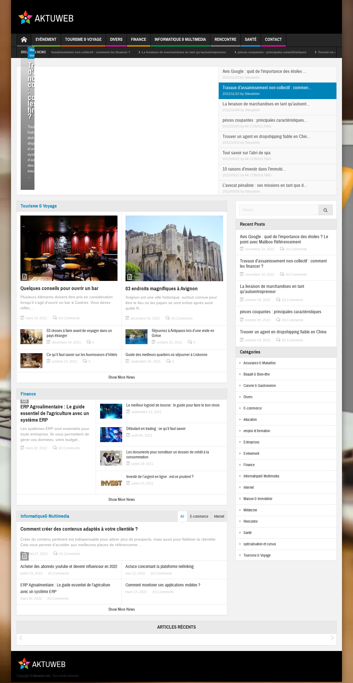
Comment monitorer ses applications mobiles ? (162, 585)
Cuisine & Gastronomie (260, 385)
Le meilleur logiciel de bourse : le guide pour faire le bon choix (173, 405)
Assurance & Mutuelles (260, 363)
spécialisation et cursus (260, 544)
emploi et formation (257, 431)
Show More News (121, 377)
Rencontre (225, 39)
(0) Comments (69, 318)
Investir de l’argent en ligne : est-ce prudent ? (160, 476)
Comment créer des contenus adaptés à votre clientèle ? (79, 529)
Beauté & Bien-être (257, 374)
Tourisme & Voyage (83, 39)
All (182, 516)
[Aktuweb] (48, 17)
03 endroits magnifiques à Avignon (161, 288)
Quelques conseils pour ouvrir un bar (59, 288)
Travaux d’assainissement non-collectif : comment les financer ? (67, 52)
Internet (219, 516)
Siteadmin (252, 77)
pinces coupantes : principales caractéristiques (256, 52)
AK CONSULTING (258, 126)
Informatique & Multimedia (180, 39)
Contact (273, 39)
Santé (250, 39)
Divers (116, 39)
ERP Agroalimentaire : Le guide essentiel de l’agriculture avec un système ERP (54, 413)
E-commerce (199, 516)
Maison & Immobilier (258, 498)
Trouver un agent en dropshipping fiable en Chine (283, 331)
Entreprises (252, 442)
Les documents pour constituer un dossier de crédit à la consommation (167, 455)
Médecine (250, 510)
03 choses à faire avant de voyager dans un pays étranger (79, 333)
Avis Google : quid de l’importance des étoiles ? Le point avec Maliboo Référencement (284, 239)
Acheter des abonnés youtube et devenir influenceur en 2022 (68, 566)
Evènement (46, 39)
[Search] (326, 209)
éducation (250, 419)
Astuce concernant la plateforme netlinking (159, 566)
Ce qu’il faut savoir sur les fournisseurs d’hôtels (82, 354)
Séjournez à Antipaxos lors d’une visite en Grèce (183, 333)
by (242, 77)
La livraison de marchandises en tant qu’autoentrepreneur (168, 52)
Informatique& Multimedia (45, 516)
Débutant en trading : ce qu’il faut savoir (156, 428)
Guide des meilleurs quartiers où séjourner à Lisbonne (166, 354)
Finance (138, 39)
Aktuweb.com (41, 676)
